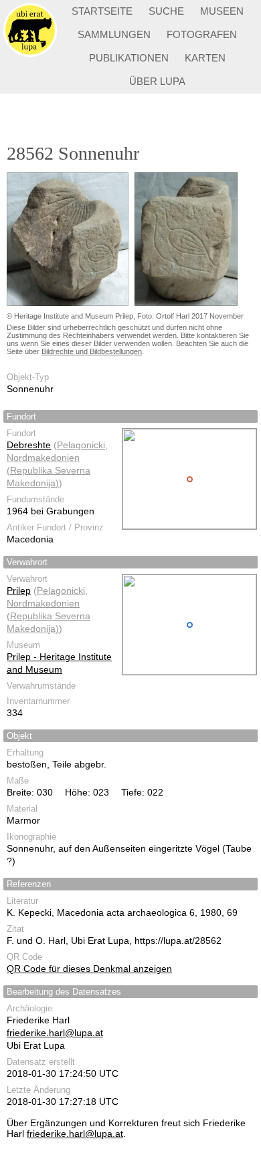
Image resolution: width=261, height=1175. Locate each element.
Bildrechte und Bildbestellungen (91, 351)
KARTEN (205, 57)
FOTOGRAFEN (202, 34)
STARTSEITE (102, 11)
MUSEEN (222, 11)
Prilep (19, 590)
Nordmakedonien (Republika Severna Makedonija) (48, 470)
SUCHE (166, 11)
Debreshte (29, 445)
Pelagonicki (81, 445)
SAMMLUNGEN (114, 34)
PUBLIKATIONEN (129, 57)
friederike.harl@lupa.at (55, 1032)
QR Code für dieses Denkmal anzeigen (89, 968)
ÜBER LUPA (157, 81)
